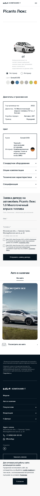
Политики (23, 475)
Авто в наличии (9, 401)
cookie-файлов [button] (28, 470)
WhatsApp (10, 439)
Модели (6, 396)
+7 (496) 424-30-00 (10, 236)
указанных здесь (24, 242)
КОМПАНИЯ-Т (15, 3)
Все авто (20, 278)
